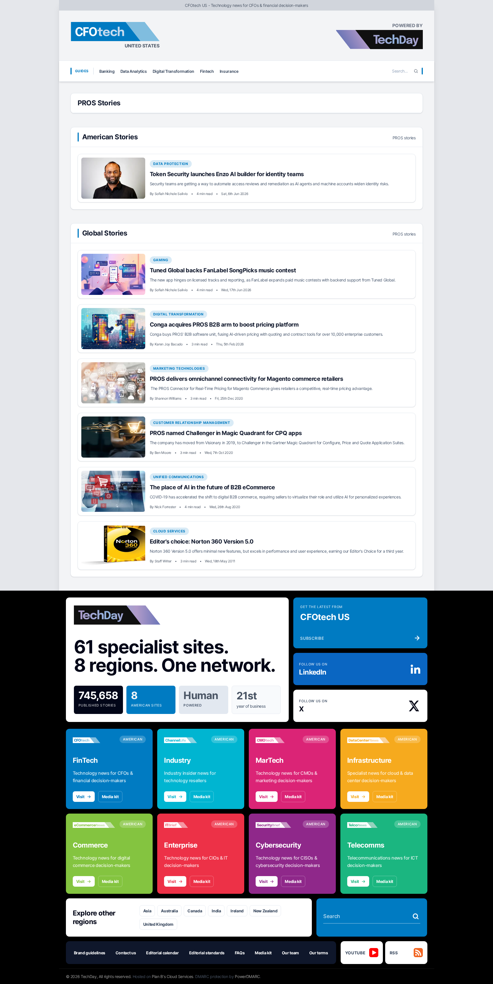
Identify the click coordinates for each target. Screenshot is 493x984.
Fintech (207, 71)
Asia (147, 910)
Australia (169, 910)
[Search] (416, 71)
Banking (107, 71)
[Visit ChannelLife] (185, 740)
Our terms (318, 952)
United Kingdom (158, 924)
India (216, 910)
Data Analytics (133, 71)
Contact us (126, 952)
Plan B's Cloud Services (172, 976)
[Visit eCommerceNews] (94, 825)
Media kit (110, 796)
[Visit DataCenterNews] (368, 740)
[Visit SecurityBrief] (277, 825)
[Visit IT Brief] (185, 825)
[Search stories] (415, 916)
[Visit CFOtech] (94, 740)
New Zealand (265, 910)
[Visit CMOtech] (277, 740)
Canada (194, 910)
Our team (290, 952)
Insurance (229, 71)
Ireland (237, 910)
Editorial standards (207, 952)
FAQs (240, 952)
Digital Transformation (173, 71)
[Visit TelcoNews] (368, 825)
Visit (80, 796)
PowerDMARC (247, 976)
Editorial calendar (162, 952)
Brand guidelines (89, 952)
